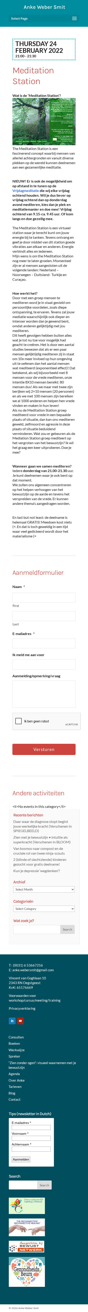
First (16, 606)
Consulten (16, 1037)
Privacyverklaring (22, 1008)
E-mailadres (23, 633)
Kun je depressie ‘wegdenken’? (36, 871)
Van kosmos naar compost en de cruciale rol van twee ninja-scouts (39, 850)
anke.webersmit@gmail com (33, 970)
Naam (18, 586)
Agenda (14, 1074)
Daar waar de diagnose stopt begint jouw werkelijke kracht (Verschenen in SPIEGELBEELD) (42, 826)
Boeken (14, 1043)
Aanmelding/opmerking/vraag (36, 676)
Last (16, 624)
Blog (12, 1093)
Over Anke (17, 1080)
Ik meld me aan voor (28, 655)
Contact (15, 1099)
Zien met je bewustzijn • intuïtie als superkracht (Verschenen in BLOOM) (42, 839)
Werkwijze (17, 1050)
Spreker (14, 1056)
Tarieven (15, 1087)
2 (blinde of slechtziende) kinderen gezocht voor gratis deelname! (39, 861)
